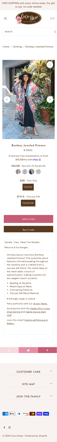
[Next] (50, 99)
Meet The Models (30, 242)
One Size (28, 187)
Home (6, 46)
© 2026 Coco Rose (12, 435)
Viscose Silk (28, 203)
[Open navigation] (9, 18)
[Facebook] (4, 428)
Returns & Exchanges (16, 247)
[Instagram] (9, 428)
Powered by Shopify (36, 435)
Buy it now (28, 229)
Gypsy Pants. (40, 303)
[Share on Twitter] (28, 350)
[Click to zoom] (50, 64)
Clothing (17, 46)
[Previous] (7, 99)
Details (8, 242)
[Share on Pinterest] (47, 350)
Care (16, 242)
